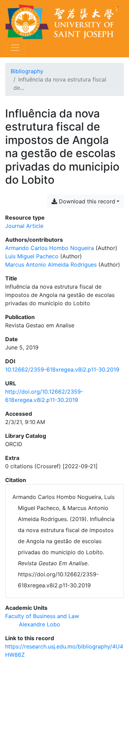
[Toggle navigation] (15, 48)
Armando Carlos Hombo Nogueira (49, 247)
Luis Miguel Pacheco (31, 256)
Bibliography (27, 71)
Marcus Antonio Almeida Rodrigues (51, 264)
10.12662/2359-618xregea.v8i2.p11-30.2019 (62, 369)
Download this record (86, 201)
